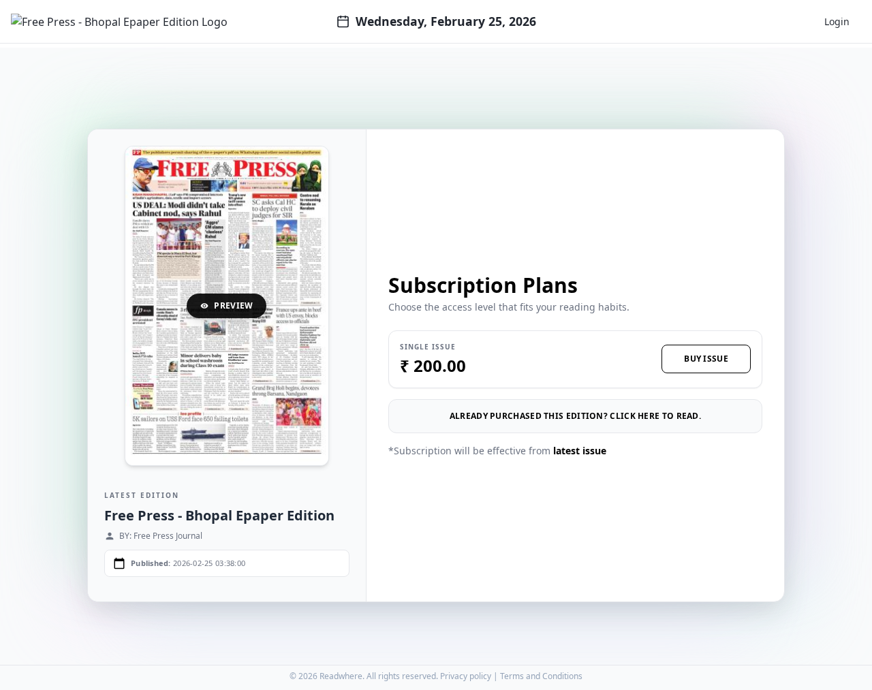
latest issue (579, 450)
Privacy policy (465, 676)
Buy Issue (706, 358)
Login (837, 21)
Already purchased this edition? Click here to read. (575, 416)
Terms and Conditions (541, 676)
